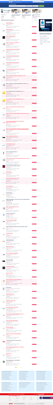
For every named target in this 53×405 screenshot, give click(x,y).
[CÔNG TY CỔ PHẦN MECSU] (4, 361)
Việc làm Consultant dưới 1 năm (40, 386)
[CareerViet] (4, 234)
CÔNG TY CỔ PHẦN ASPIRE (9, 172)
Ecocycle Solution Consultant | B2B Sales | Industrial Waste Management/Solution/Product (15, 122)
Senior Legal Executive (9, 259)
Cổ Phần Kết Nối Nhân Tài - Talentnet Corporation (12, 50)
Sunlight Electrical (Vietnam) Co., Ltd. (11, 247)
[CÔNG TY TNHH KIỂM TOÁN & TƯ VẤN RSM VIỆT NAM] (4, 57)
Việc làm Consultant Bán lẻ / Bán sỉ (6, 376)
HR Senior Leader (8, 353)
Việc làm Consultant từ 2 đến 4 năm (41, 387)
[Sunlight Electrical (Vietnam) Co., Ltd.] (4, 248)
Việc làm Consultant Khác (22, 387)
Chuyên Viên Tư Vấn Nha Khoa (10, 213)
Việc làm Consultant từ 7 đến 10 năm (41, 389)
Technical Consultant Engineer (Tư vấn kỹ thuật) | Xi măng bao (15, 106)
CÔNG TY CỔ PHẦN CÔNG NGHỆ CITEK (11, 308)
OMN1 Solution (8, 114)
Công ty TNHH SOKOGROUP (9, 260)
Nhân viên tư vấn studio (9, 327)
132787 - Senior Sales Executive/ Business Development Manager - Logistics (17, 158)
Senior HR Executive (9, 192)
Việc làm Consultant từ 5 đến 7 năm (41, 388)
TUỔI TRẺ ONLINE (10, 0)
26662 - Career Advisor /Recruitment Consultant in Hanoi (14, 75)
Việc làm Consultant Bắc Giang (22, 379)
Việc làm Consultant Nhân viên (5, 386)
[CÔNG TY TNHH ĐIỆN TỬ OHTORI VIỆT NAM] (4, 281)
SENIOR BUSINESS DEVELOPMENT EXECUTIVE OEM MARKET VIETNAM (16, 226)
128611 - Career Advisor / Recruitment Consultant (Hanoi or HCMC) (16, 83)
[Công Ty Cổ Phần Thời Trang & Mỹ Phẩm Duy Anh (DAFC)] (4, 166)
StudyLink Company (8, 201)
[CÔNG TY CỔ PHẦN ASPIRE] (4, 173)
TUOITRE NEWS (17, 0)
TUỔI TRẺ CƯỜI (20, 0)
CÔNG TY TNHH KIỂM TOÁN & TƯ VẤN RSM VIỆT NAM (12, 56)
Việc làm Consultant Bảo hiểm (5, 377)
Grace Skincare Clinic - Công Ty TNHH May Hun (12, 179)
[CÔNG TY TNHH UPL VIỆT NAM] (4, 241)
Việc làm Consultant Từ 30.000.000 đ (41, 379)
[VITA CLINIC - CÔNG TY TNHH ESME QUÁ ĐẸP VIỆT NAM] (4, 289)
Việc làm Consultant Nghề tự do (22, 386)
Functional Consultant (9, 29)
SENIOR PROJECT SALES (10, 246)
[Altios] (4, 228)
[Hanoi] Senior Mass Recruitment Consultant (13, 49)
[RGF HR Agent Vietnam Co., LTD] (4, 44)
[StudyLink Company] (4, 201)
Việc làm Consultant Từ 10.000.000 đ (41, 376)
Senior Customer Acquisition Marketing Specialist (13, 333)
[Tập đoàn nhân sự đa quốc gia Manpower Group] (4, 187)
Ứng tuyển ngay (34, 26)
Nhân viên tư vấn (8, 287)
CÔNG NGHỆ (17, 398)
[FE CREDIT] (4, 335)
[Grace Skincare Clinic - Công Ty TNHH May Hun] (4, 179)
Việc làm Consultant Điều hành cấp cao (6, 390)
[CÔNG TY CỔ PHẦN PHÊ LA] (4, 153)
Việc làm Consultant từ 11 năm (40, 390)
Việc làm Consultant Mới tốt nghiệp (6, 385)
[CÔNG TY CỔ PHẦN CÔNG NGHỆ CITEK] (4, 308)
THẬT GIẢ (38, 399)
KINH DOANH (17, 397)
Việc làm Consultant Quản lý (5, 388)
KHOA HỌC (31, 398)
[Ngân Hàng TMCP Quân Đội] (4, 130)
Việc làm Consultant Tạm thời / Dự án (23, 385)
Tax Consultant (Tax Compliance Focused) (12, 55)
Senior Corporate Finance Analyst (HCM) (12, 253)
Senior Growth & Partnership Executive (12, 320)
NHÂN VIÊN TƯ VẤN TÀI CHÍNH (10, 300)
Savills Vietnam (8, 92)
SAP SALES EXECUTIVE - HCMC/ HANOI (12, 307)
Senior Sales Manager (9, 233)
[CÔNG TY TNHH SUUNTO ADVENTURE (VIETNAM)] (4, 137)
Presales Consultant (9, 22)
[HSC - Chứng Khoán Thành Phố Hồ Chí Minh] (4, 221)
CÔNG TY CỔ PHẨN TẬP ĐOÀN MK (10, 23)
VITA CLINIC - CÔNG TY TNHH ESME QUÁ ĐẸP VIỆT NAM (13, 288)
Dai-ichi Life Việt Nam (9, 341)
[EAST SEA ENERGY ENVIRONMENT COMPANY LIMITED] (4, 31)
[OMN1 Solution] (4, 115)
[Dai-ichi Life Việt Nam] (4, 342)
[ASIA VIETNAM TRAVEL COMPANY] (4, 145)
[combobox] (17, 6)
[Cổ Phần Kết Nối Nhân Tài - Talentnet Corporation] (4, 50)
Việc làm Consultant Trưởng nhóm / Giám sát (7, 387)
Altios (7, 227)
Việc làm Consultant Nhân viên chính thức (24, 384)
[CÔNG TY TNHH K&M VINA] (4, 302)
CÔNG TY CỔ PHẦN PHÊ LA (9, 152)
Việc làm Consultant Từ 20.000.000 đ (41, 378)
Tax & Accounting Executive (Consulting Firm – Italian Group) (15, 69)
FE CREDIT (7, 334)
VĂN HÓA (24, 398)
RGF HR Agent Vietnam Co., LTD (10, 43)
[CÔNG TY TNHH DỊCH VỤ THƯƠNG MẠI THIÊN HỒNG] (4, 315)
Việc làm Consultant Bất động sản (6, 378)
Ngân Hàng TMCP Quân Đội (9, 130)
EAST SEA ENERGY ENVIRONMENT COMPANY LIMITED (13, 30)
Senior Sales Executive (9, 186)
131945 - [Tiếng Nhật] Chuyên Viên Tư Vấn (12, 206)
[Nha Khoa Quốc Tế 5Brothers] (4, 215)
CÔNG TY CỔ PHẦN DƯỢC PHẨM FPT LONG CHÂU (12, 321)
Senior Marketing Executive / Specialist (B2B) (13, 360)
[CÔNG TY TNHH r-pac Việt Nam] (4, 194)
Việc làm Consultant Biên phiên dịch (6, 379)
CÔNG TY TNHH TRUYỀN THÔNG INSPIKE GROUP (12, 267)
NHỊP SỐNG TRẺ (24, 397)
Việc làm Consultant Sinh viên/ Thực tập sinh (7, 384)
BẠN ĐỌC (38, 398)
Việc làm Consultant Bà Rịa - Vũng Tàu (23, 376)
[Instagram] (42, 395)
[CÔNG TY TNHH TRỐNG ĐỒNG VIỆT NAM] (4, 328)
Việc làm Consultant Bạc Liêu (22, 377)
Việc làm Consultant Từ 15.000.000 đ (41, 377)
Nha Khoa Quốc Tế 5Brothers (9, 214)
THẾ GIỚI (10, 399)
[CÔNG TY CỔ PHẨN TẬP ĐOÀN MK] (4, 24)
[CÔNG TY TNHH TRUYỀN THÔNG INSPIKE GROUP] (4, 268)
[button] (31, 26)
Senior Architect (8, 171)
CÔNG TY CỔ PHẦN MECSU (9, 361)
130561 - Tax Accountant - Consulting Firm (12, 42)
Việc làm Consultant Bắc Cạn (22, 378)
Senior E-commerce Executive (10, 136)
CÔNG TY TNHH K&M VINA (9, 301)
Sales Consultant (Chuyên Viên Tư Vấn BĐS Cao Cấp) (14, 91)
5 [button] (21, 367)
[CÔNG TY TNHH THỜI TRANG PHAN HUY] (4, 37)
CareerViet (7, 234)
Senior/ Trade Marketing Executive (12, 151)
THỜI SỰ (9, 398)
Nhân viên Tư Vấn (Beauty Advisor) (11, 178)
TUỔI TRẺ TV (14, 0)
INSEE (7, 107)
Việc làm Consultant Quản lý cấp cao (6, 389)
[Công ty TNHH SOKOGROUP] (4, 261)
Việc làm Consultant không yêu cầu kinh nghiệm (42, 384)
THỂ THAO (31, 397)
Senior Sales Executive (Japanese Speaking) (13, 279)
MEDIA (9, 397)
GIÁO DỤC (38, 397)
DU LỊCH (17, 400)
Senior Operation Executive (10, 266)
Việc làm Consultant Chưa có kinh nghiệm (41, 385)
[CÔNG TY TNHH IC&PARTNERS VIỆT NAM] (4, 70)
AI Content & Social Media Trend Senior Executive (13, 340)
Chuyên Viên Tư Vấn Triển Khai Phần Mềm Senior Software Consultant (16, 113)
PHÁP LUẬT (10, 400)
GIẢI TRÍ (24, 399)
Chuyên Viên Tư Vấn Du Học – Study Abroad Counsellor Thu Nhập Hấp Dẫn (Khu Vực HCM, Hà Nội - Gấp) (18, 200)
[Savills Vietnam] (4, 92)
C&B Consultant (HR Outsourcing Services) (12, 62)
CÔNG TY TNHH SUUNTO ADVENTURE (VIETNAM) (12, 137)
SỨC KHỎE (31, 399)
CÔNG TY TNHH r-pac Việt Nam (10, 193)
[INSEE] (4, 108)
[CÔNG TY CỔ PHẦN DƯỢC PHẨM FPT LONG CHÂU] (4, 322)
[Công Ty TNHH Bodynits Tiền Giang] (4, 348)
